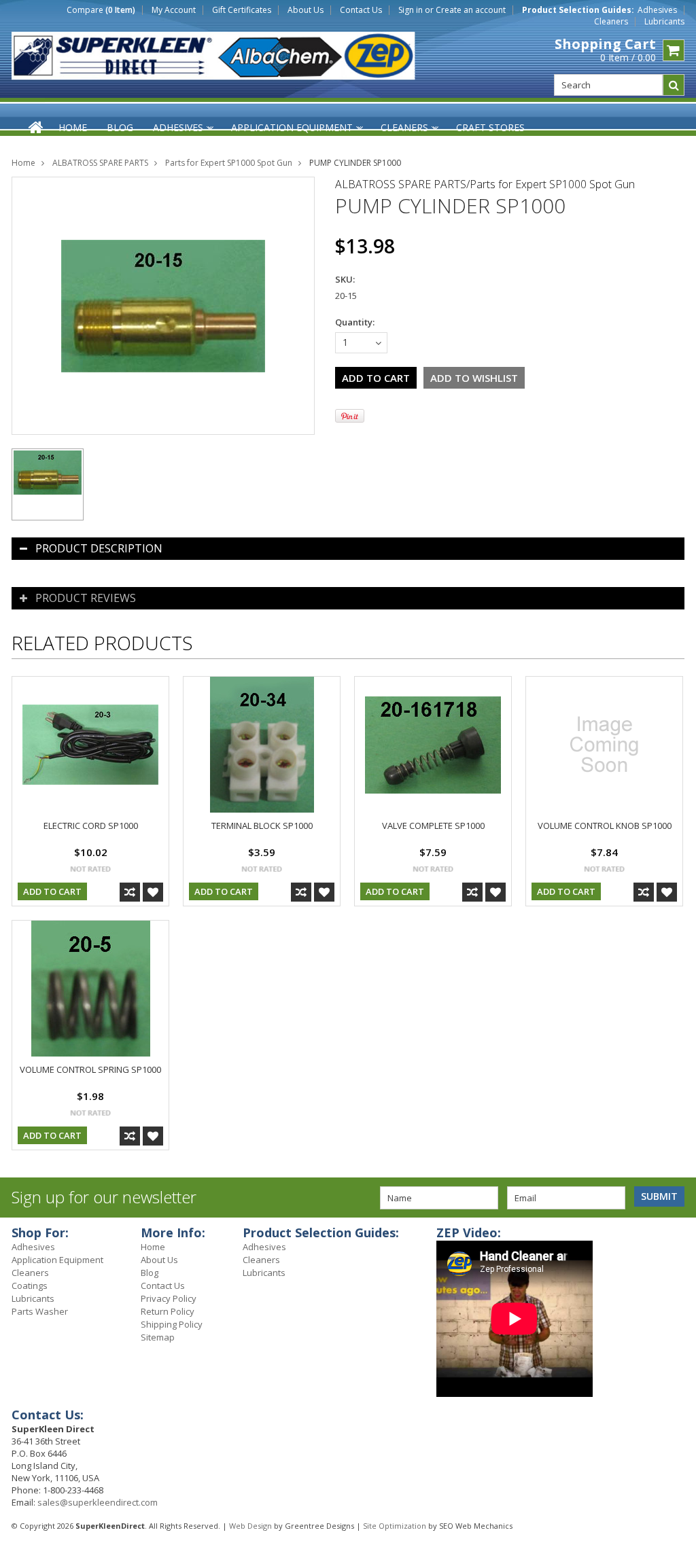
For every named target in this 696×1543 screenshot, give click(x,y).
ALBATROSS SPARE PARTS (100, 163)
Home (23, 163)
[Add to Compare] (130, 892)
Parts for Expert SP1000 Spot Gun (228, 163)
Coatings (30, 1285)
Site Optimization (394, 1526)
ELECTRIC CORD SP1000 (91, 825)
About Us (306, 10)
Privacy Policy (168, 1298)
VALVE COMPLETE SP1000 (433, 825)
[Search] (673, 85)
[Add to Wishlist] (153, 892)
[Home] (37, 127)
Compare (101, 10)
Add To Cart (52, 891)
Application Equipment (57, 1260)
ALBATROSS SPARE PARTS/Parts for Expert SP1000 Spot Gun (485, 184)
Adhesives (657, 10)
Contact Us (361, 10)
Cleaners (611, 21)
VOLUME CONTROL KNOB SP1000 (605, 825)
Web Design (250, 1526)
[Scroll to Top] (675, 1234)
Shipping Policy (172, 1324)
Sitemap (158, 1337)
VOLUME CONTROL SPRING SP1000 (90, 1069)
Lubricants (664, 21)
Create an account (471, 10)
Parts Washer (40, 1311)
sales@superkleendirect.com (97, 1502)
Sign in (410, 10)
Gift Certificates (241, 10)
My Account (174, 10)
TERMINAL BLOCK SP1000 (262, 825)
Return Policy (167, 1311)
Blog (149, 1272)
